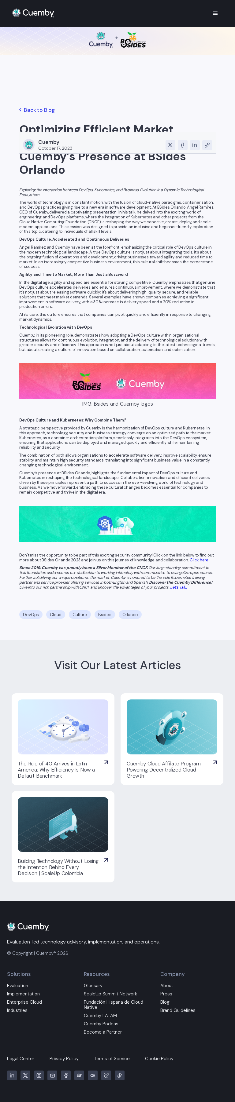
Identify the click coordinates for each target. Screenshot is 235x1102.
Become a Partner (103, 1032)
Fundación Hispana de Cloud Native (113, 1005)
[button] (215, 13)
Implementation (23, 994)
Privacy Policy (64, 1058)
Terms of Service (112, 1058)
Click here (199, 560)
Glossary (93, 985)
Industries (17, 1010)
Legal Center (20, 1058)
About (166, 985)
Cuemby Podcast (102, 1024)
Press (166, 994)
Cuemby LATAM (100, 1015)
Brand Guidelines (178, 1010)
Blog (165, 1002)
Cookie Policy (159, 1058)
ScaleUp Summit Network (110, 994)
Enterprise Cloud (24, 1002)
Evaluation (17, 985)
